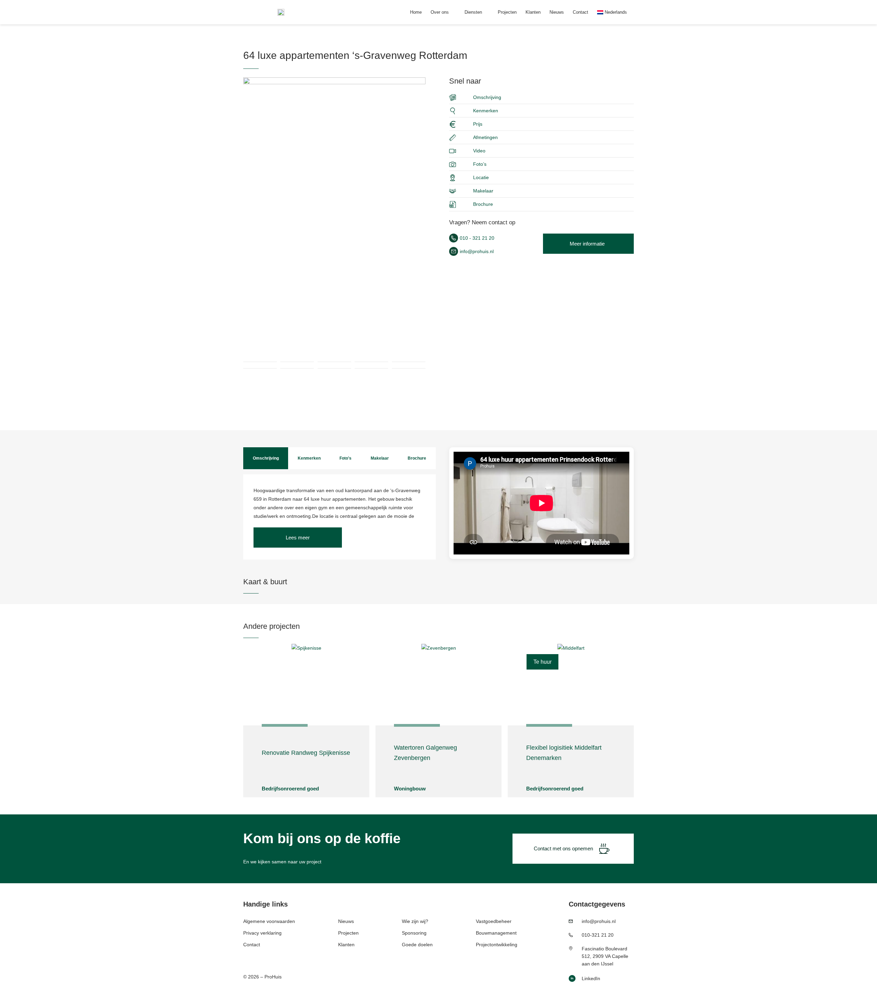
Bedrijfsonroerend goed (290, 788)
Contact (580, 12)
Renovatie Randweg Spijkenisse (306, 752)
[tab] (265, 458)
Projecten (507, 12)
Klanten (533, 12)
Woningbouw (410, 788)
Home (416, 12)
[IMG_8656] (334, 198)
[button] (298, 537)
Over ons (440, 12)
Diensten (473, 12)
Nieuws (556, 12)
